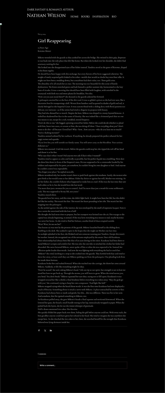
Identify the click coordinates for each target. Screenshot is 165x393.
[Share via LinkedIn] (51, 330)
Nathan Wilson (46, 16)
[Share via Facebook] (39, 330)
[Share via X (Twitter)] (45, 330)
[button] (100, 17)
